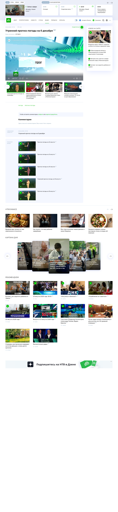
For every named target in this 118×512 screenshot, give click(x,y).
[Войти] (107, 20)
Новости (33, 20)
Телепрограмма (24, 20)
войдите (40, 114)
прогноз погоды (30, 105)
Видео (47, 20)
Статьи (41, 20)
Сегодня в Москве (86, 20)
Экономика (98, 20)
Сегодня (17, 34)
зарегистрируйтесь (51, 114)
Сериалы (62, 20)
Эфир (15, 20)
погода (20, 105)
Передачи (54, 20)
